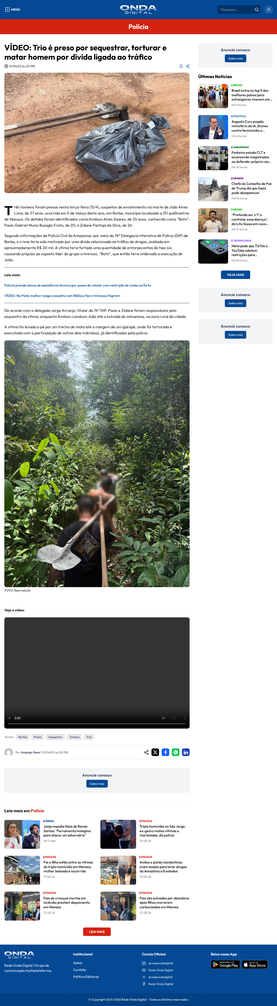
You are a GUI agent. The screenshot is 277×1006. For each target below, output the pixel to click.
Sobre (77, 963)
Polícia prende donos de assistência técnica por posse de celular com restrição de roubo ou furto (77, 285)
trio (89, 737)
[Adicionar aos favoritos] (181, 66)
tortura (74, 737)
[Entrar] (269, 9)
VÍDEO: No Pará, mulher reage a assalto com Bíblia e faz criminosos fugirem (62, 295)
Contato (79, 970)
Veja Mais (235, 275)
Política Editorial (86, 976)
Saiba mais (97, 784)
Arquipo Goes (30, 752)
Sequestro (55, 737)
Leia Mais (97, 932)
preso (38, 737)
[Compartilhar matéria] (188, 66)
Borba (22, 737)
